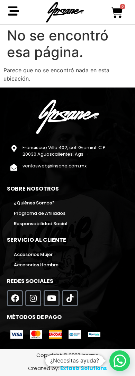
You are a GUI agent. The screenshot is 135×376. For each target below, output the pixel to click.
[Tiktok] (70, 298)
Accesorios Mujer (33, 254)
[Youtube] (52, 298)
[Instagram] (33, 298)
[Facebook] (15, 298)
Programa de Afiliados (39, 213)
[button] (119, 360)
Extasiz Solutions (83, 368)
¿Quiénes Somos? (34, 203)
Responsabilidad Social (41, 223)
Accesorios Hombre (36, 265)
